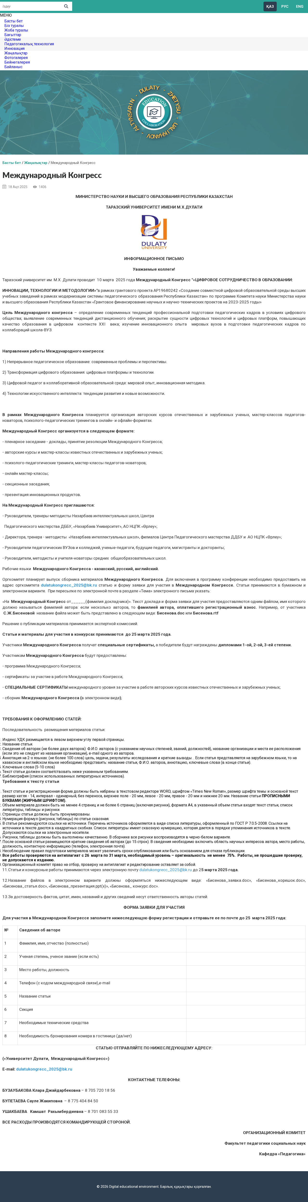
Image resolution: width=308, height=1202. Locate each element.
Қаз (270, 6)
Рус (285, 6)
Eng (299, 6)
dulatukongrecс (69, 585)
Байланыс (13, 67)
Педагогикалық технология (29, 44)
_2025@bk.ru (84, 585)
